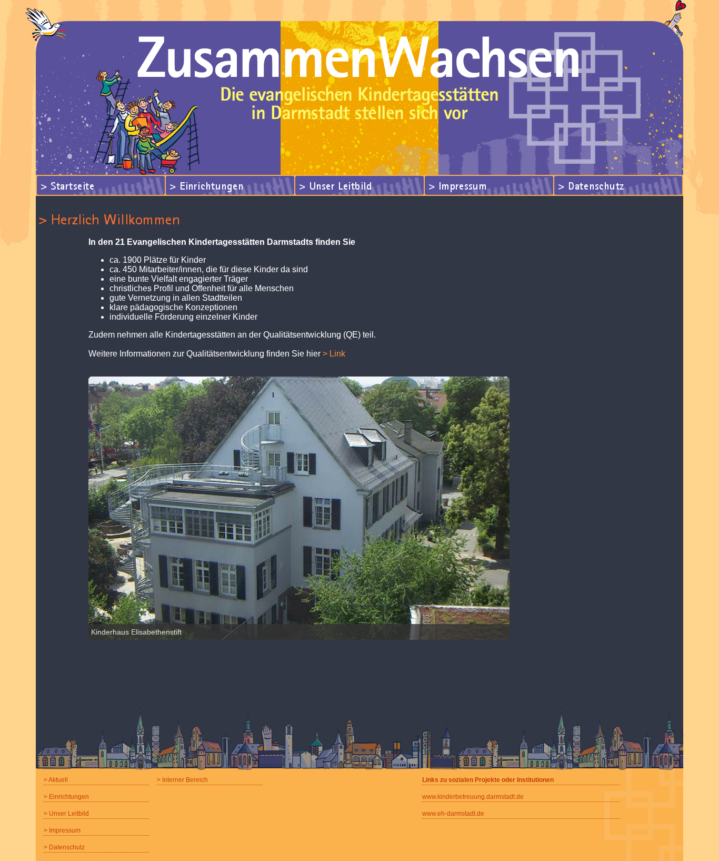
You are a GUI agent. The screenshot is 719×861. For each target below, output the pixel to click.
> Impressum (62, 830)
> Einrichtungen (66, 796)
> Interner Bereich (182, 780)
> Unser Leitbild (66, 813)
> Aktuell (56, 780)
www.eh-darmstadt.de (453, 813)
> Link (334, 353)
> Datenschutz (64, 847)
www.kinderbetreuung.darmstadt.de (473, 796)
